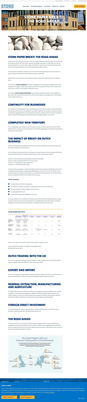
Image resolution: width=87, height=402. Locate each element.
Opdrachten (26, 6)
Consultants (47, 6)
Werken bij (55, 6)
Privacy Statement (49, 392)
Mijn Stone (80, 1)
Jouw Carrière (58, 1)
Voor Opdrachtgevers (36, 6)
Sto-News (67, 1)
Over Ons (62, 6)
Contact (74, 1)
